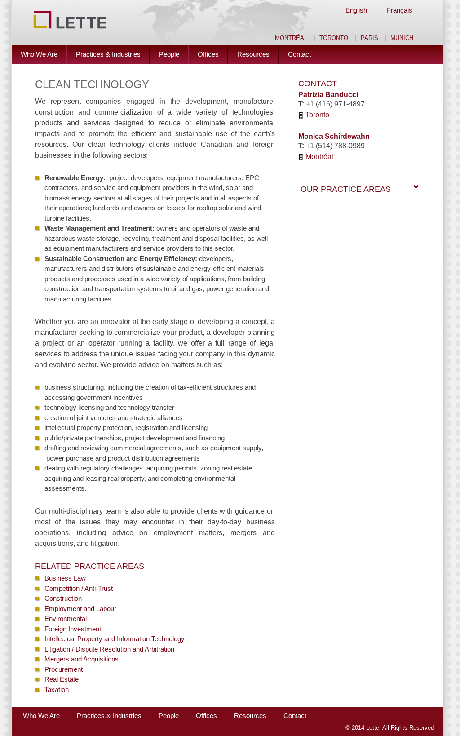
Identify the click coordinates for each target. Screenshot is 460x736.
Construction (63, 598)
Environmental (65, 618)
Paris (369, 38)
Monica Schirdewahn (334, 136)
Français (399, 10)
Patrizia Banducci (328, 94)
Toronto (333, 38)
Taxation (56, 689)
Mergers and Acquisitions (81, 659)
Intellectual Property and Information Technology (114, 639)
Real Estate (61, 679)
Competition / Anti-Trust (78, 588)
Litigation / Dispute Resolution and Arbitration (109, 649)
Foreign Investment (72, 629)
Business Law (65, 578)
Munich (401, 38)
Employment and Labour (80, 608)
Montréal (291, 38)
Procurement (63, 669)
